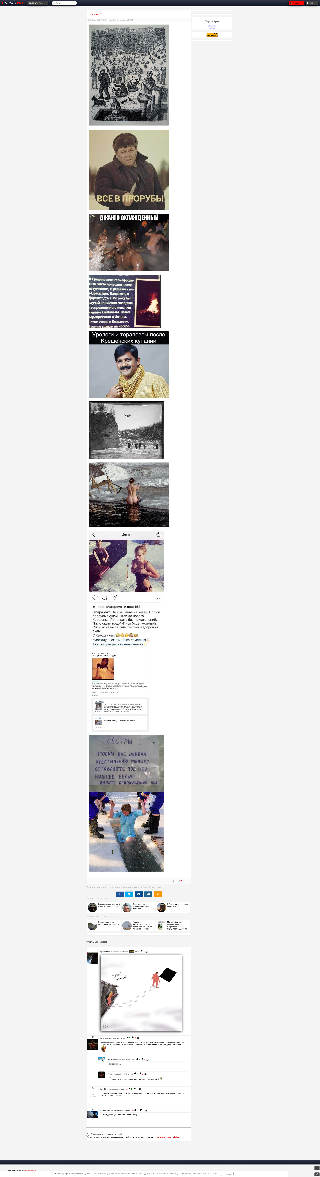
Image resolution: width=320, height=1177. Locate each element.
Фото (117, 20)
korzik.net (212, 28)
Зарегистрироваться (163, 1137)
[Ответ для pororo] (109, 1078)
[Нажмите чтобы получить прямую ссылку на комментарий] (146, 952)
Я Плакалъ (212, 26)
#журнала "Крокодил (36, 3)
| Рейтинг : (128, 951)
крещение (123, 20)
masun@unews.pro (31, 1170)
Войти (176, 1137)
